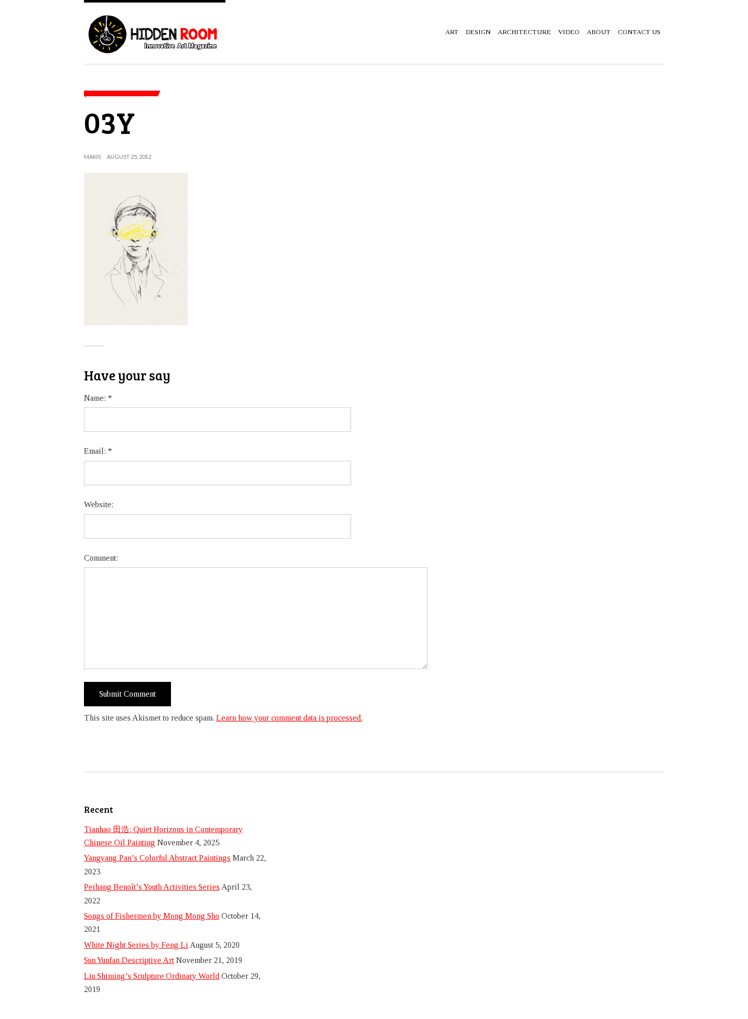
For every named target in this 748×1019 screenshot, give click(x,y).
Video (569, 32)
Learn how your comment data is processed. (289, 717)
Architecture (524, 32)
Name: (98, 398)
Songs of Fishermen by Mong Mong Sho (151, 916)
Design (478, 32)
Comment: (101, 558)
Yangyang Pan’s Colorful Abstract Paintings (157, 857)
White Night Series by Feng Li (136, 945)
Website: (98, 504)
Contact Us (639, 32)
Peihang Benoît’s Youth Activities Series (152, 887)
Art (451, 32)
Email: (98, 451)
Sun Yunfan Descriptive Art (129, 960)
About (599, 32)
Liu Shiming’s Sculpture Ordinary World (151, 976)
